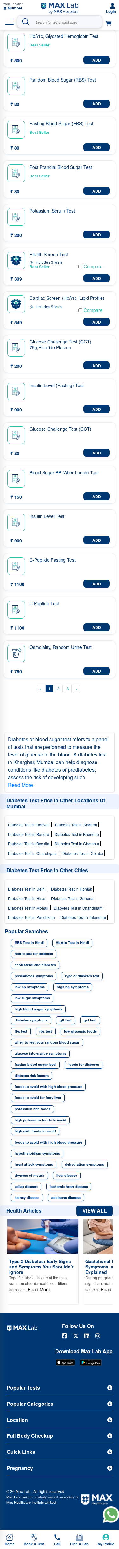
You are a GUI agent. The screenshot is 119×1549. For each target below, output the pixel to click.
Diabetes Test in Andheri (76, 824)
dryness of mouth (29, 1175)
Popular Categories (30, 1403)
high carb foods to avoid (35, 1131)
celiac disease (26, 1186)
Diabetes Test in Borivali (29, 824)
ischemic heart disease (69, 1186)
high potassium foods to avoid (40, 1120)
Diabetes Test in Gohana (73, 898)
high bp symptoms (73, 986)
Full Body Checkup (30, 1435)
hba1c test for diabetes (34, 953)
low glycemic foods (80, 1031)
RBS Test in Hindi (29, 942)
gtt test (66, 1020)
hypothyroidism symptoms (37, 1153)
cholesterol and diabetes (35, 964)
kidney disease (27, 1197)
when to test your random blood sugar (47, 1042)
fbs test (21, 1031)
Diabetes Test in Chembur (77, 843)
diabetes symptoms (31, 1020)
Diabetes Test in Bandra (29, 834)
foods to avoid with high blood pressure (48, 1086)
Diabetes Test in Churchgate (33, 853)
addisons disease (66, 1197)
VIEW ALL (95, 1210)
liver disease (66, 1175)
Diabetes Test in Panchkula (32, 917)
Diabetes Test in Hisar (28, 898)
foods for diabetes (83, 1064)
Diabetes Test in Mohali (29, 907)
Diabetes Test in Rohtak (72, 889)
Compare (93, 266)
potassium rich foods (32, 1109)
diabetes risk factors (32, 1075)
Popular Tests (23, 1387)
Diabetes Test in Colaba (83, 853)
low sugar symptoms (32, 998)
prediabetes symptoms (34, 975)
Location (17, 1419)
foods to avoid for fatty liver (38, 1097)
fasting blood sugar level (35, 1064)
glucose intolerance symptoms (40, 1053)
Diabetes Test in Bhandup (77, 834)
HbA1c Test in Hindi (72, 942)
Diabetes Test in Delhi (28, 889)
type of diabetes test (82, 975)
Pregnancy (20, 1468)
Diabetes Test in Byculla (29, 843)
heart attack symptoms (34, 1164)
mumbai (15, 8)
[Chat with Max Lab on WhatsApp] (111, 1514)
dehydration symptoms (84, 1164)
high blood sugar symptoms (38, 1009)
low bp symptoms (30, 986)
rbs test (45, 1031)
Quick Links (21, 1451)
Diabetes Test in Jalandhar (83, 917)
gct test (90, 1020)
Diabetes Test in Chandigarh (79, 907)
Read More (20, 784)
